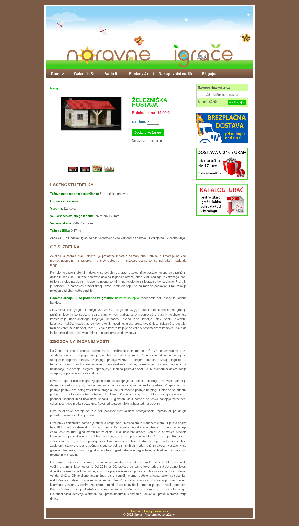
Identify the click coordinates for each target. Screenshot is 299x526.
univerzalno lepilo (127, 298)
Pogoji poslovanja (156, 511)
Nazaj (54, 88)
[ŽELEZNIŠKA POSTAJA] (91, 130)
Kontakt (136, 511)
